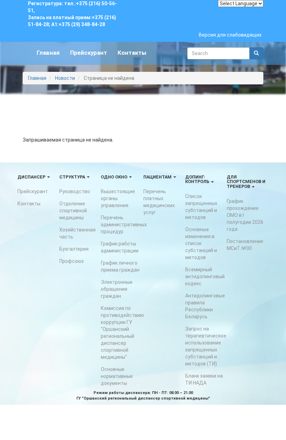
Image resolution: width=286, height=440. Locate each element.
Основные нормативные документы (117, 376)
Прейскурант (88, 52)
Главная (48, 52)
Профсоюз (71, 261)
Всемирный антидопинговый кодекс (205, 276)
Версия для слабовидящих (230, 35)
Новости (65, 78)
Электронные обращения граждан (117, 289)
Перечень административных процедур (124, 224)
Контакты (132, 52)
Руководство (74, 191)
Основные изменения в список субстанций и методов (201, 243)
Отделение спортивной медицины (73, 210)
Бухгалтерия (74, 249)
